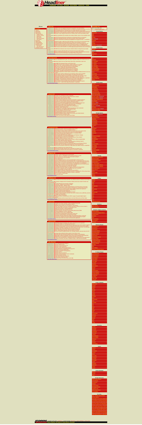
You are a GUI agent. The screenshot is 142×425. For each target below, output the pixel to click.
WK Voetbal (94, 146)
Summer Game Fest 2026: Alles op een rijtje (64, 258)
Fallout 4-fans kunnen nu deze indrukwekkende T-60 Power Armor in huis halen (71, 186)
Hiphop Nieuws (95, 256)
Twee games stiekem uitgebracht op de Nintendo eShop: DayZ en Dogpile (70, 73)
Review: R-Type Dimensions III (62, 245)
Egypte (93, 294)
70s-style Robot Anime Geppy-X (62, 243)
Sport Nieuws (95, 114)
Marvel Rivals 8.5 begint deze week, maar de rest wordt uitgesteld (69, 131)
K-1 (93, 134)
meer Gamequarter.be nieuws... (53, 150)
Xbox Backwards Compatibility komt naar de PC (65, 248)
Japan (93, 310)
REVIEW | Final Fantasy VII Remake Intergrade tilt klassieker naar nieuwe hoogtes (72, 226)
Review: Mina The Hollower (61, 252)
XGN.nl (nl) (50, 26)
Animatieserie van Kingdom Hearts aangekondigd (66, 109)
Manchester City (95, 91)
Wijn (93, 246)
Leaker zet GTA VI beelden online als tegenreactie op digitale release (69, 100)
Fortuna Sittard (95, 67)
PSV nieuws (39, 39)
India (93, 300)
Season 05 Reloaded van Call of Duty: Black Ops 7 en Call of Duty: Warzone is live (72, 160)
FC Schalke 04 (95, 90)
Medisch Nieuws (95, 233)
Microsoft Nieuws (95, 207)
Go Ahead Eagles (95, 69)
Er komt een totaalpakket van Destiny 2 (63, 134)
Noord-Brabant (95, 336)
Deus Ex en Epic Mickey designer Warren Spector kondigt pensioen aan (70, 102)
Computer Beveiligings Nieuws (98, 212)
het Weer (94, 244)
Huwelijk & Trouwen (96, 241)
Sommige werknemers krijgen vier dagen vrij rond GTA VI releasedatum (70, 167)
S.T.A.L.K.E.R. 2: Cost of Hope (62, 173)
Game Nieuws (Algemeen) (97, 157)
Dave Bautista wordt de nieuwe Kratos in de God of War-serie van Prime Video (71, 198)
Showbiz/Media (39, 42)
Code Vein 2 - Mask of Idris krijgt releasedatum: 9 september (68, 82)
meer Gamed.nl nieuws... (52, 116)
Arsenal (93, 83)
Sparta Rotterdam (95, 78)
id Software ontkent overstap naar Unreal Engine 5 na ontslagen (68, 79)
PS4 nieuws (39, 45)
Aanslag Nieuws (95, 226)
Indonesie (94, 302)
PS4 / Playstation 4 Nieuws (97, 164)
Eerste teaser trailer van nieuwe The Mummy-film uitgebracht (68, 217)
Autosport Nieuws (95, 117)
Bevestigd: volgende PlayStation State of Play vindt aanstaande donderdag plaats (72, 235)
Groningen (94, 332)
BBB (93, 182)
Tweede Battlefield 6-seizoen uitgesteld (63, 211)
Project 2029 (94, 192)
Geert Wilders (95, 247)
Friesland (94, 329)
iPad (93, 217)
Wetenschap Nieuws (96, 390)
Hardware (94, 215)
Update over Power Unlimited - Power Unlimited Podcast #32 (68, 203)
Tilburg (93, 366)
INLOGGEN (66, 5)
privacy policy (87, 420)
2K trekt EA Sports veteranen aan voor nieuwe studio (66, 111)
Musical (93, 267)
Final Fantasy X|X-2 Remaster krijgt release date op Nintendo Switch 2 (70, 141)
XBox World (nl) (52, 242)
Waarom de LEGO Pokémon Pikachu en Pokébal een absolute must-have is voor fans (73, 29)
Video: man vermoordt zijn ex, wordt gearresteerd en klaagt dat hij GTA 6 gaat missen (73, 237)
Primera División (95, 97)
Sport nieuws (38, 33)
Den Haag (94, 355)
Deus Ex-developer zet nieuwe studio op (64, 169)
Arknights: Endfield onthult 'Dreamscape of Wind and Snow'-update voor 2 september (73, 77)
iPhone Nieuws (95, 219)
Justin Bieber (94, 258)
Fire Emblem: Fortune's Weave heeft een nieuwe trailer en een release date (71, 130)
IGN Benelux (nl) (52, 178)
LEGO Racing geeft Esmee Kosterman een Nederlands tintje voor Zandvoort (71, 37)
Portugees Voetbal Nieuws (97, 99)
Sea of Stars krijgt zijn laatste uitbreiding (64, 140)
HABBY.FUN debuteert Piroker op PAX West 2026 (65, 63)
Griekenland (94, 299)
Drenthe (93, 326)
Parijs (93, 375)
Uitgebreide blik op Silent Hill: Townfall (63, 98)
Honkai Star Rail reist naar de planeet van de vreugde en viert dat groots (70, 234)
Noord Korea (94, 313)
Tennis (93, 142)
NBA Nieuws (94, 120)
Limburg (94, 334)
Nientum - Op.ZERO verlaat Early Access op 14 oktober (67, 70)
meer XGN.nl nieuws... (51, 53)
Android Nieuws (95, 211)
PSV (93, 35)
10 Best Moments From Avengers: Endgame (64, 183)
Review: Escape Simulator (61, 254)
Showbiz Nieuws (95, 273)
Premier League (95, 96)
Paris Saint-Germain (96, 94)
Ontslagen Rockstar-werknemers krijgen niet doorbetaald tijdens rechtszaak (71, 215)
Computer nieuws (39, 43)
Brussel (93, 372)
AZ (92, 58)
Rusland (94, 316)
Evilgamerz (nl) (51, 153)
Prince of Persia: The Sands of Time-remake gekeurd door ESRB (69, 210)
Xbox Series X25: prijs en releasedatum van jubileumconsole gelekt (69, 74)
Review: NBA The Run (60, 244)
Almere (93, 349)
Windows (94, 222)
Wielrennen (39, 36)
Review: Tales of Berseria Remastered (63, 247)
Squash (93, 140)
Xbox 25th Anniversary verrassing (62, 256)
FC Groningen (95, 61)
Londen (93, 373)
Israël (93, 307)
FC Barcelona (95, 88)
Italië (93, 308)
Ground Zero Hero (59, 174)
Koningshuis (94, 382)
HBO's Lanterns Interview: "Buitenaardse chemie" (65, 191)
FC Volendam (95, 65)
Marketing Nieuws (95, 232)
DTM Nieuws (94, 123)
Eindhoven (94, 357)
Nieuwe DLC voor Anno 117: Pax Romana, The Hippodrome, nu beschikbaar (71, 162)
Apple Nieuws (95, 205)
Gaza (93, 297)
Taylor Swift (94, 278)
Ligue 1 (93, 105)
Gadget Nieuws (95, 214)
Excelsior (94, 59)
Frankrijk (94, 296)
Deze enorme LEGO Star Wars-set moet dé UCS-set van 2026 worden (70, 50)
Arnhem (93, 352)
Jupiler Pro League (96, 108)
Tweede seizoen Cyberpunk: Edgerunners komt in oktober (67, 96)
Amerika (94, 285)
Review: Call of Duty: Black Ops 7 (62, 249)
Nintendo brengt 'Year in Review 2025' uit (64, 209)
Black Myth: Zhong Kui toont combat (63, 97)
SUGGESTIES (81, 5)
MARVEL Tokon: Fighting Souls (62, 107)
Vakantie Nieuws (95, 243)
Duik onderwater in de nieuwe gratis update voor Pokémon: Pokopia (69, 135)
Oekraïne (94, 40)
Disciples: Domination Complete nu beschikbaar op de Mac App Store (70, 76)
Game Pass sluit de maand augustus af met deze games (67, 101)
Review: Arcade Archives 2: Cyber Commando (65, 253)
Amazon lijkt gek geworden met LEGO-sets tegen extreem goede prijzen (70, 38)
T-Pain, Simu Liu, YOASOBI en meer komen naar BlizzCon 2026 (68, 155)
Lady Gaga (94, 261)
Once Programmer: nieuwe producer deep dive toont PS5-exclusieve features (70, 81)
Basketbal (94, 119)
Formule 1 (94, 45)
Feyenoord (94, 32)
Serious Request (95, 272)
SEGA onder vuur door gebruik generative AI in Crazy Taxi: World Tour (70, 144)
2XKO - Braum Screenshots (61, 195)
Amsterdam (94, 350)
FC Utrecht (94, 64)
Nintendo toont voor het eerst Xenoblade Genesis (65, 129)
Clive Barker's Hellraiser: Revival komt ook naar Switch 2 (67, 170)
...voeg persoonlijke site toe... (99, 29)
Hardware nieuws (39, 47)
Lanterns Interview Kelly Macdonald (63, 190)
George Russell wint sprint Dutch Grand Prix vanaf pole (103, 401)
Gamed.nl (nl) (51, 94)
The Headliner (95, 391)
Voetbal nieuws (40, 34)
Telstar (93, 79)
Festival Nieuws (95, 255)
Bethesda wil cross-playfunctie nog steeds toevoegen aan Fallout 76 (69, 236)
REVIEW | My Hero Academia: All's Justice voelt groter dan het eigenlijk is (70, 222)
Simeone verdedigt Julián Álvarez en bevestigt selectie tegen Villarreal (106, 409)
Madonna (94, 264)
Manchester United (96, 93)
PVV (93, 195)
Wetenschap (38, 41)
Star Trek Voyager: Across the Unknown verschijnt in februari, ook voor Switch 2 (71, 206)
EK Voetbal (94, 145)
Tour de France (95, 143)
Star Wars (94, 276)
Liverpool (94, 107)
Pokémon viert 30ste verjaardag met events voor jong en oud (68, 228)
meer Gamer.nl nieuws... (52, 218)
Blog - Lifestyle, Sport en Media (98, 395)
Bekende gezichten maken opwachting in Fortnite (65, 104)
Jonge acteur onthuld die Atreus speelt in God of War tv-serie (68, 233)
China (93, 291)
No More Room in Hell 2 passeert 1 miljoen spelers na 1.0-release (69, 64)
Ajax (93, 34)
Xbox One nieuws (40, 46)
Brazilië (93, 290)
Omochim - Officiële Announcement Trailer (64, 184)
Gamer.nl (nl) (51, 201)
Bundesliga (94, 87)
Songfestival (94, 275)
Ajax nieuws (39, 37)
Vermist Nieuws (95, 385)
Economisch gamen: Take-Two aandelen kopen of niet (66, 128)
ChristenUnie (95, 186)
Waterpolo (94, 151)
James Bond (94, 259)
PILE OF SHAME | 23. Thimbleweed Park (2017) (65, 223)
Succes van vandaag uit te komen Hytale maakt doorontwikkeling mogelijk (70, 216)
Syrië (93, 319)
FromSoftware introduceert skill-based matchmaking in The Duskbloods (106, 400)
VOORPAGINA (53, 5)
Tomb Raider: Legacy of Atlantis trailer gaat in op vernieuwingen (68, 103)
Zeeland (94, 342)
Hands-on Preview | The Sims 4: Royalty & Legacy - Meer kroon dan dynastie (71, 238)
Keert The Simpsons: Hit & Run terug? (63, 110)
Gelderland (94, 331)
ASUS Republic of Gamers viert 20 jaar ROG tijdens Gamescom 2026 (69, 159)
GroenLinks (94, 189)
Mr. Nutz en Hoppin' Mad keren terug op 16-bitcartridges (67, 66)
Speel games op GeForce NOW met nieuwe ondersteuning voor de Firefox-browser (72, 164)
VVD (93, 200)
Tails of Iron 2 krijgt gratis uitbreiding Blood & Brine (66, 67)
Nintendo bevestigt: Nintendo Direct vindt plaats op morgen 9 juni (69, 148)
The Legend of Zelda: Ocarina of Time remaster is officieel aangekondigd (70, 139)
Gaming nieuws (39, 44)
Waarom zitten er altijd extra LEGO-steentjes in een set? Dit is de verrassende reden (72, 41)
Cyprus (93, 293)
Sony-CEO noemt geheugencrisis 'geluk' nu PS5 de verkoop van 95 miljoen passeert (73, 45)
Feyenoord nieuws (40, 38)
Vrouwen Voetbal (95, 150)
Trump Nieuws (95, 380)
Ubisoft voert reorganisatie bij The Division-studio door (66, 213)
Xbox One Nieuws (95, 168)
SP (92, 198)
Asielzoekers (94, 227)
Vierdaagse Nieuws (96, 386)
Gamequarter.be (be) (53, 127)
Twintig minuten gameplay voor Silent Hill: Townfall (66, 166)
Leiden (93, 361)
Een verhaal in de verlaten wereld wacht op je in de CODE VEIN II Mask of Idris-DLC (72, 161)
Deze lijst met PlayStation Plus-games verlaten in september (68, 172)
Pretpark (94, 383)
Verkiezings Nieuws (96, 201)
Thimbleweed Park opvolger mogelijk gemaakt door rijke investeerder (69, 108)
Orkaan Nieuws (95, 238)
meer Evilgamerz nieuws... (52, 175)
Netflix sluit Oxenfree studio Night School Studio (65, 115)
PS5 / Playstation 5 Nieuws (97, 166)
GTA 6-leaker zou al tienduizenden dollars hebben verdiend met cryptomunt (71, 188)
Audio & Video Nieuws (96, 379)
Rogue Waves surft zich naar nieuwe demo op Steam (66, 165)
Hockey (93, 129)
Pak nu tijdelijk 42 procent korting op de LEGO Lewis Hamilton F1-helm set (70, 42)
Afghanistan (94, 283)
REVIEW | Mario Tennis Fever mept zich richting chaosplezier (68, 229)
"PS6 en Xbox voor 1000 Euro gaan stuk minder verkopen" (67, 156)
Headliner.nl (60, 420)
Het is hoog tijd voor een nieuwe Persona (64, 147)
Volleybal (94, 148)
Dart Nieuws (94, 122)
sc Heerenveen (95, 76)
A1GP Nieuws (95, 115)
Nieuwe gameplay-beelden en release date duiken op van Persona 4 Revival (71, 143)
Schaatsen (94, 137)
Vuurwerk (94, 279)
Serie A (93, 102)
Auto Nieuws (94, 229)
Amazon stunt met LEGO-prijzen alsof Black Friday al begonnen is (69, 52)
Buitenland (38, 31)
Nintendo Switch (95, 158)
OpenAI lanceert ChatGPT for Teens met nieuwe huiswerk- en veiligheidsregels (71, 44)
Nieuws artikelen (95, 397)
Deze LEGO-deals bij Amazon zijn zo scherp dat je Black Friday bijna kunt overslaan (72, 51)
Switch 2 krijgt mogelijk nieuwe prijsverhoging (65, 154)
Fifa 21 (93, 174)
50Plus (93, 181)
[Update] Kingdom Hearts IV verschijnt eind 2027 (65, 112)
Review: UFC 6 (59, 251)
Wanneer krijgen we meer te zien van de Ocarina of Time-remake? (69, 137)
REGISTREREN (73, 5)
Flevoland (94, 328)
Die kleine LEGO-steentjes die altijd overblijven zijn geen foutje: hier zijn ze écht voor (73, 32)
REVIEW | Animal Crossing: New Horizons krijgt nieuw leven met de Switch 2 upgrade (72, 224)
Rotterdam (94, 364)
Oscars (93, 269)
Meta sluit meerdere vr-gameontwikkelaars (64, 208)
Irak (93, 304)
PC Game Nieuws (95, 163)
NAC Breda (94, 73)
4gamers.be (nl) (51, 221)
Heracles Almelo (95, 70)
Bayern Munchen (95, 85)
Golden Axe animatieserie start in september (64, 95)
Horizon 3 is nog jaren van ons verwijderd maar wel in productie (68, 168)
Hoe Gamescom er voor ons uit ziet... (63, 157)
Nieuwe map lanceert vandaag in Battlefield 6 (65, 142)
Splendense (73, 420)
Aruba (93, 288)
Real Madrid (94, 101)
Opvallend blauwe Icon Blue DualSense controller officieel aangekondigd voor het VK (73, 31)
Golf (93, 126)
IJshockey (94, 132)
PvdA (93, 193)
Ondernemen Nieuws (96, 237)
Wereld (37, 30)
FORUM (87, 5)
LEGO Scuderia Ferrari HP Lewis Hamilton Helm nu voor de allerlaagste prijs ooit (72, 43)
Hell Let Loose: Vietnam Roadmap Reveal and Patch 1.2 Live (68, 65)
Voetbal (93, 37)
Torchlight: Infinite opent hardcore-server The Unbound (67, 68)
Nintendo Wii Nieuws (96, 160)
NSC (93, 190)
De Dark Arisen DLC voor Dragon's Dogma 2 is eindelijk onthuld (68, 132)
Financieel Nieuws (96, 230)
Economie (38, 40)
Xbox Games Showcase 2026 (62, 257)
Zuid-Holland (94, 343)
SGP (93, 196)
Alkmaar (94, 347)
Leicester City (95, 104)
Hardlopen (94, 128)
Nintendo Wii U (95, 161)
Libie (93, 311)
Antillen (93, 287)
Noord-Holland (95, 337)
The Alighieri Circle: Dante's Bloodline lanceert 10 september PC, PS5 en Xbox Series (73, 171)
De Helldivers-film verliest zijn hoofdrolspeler (65, 136)
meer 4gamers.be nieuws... (52, 239)
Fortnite (93, 175)
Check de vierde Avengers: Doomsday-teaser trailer (66, 214)
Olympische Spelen (96, 136)
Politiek (93, 43)
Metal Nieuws (95, 265)
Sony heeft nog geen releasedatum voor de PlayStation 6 (67, 105)
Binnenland (38, 32)
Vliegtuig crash (95, 388)
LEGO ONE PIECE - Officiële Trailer (63, 185)
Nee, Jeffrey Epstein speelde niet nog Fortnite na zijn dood (67, 230)
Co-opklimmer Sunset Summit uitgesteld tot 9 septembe (67, 69)
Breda (93, 354)
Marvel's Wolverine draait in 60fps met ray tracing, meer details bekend (70, 113)
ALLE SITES (60, 5)
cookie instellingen (80, 420)
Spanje (93, 318)
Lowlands (94, 262)
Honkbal (94, 131)
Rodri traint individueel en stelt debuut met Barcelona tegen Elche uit (106, 414)
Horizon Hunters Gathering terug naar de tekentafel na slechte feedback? (70, 99)
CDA (93, 184)
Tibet (93, 321)
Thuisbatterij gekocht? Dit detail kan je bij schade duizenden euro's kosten (70, 30)
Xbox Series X (95, 169)
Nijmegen (94, 363)
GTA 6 (93, 42)
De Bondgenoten (95, 253)
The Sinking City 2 (59, 158)
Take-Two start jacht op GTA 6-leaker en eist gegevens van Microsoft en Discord (71, 187)
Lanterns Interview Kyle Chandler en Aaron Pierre (66, 189)
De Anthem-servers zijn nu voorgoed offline (64, 212)
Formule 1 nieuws (40, 35)
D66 (93, 187)
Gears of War (94, 172)
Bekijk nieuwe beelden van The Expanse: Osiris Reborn (67, 205)
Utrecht (93, 340)
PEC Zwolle (94, 75)
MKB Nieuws (94, 235)
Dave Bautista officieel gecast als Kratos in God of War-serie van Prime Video (71, 75)
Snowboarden (95, 139)
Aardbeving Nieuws (96, 240)
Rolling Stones (95, 270)
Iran (93, 39)
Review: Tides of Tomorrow (61, 246)
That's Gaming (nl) (52, 57)
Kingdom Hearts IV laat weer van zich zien (64, 138)
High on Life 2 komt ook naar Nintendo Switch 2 (65, 204)
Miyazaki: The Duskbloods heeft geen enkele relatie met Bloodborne (69, 78)
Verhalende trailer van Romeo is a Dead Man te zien (66, 207)
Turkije (93, 322)
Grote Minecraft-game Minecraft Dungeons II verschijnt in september (69, 149)
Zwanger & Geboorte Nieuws (98, 249)
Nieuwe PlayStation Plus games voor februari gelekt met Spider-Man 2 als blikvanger (73, 227)
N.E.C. (93, 72)
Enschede (94, 358)
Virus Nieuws (95, 220)
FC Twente (94, 62)
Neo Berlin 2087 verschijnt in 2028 (63, 114)
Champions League (96, 110)
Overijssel (94, 339)
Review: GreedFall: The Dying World (63, 250)
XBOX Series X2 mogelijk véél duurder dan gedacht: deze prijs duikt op (70, 28)
